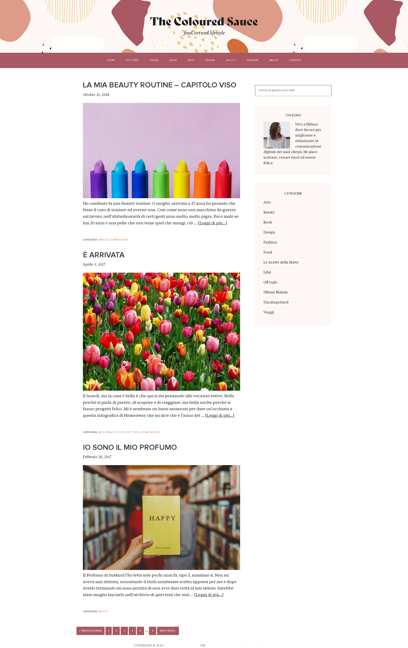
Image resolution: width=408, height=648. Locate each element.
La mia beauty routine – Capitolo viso (159, 85)
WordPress (251, 645)
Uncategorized (276, 302)
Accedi (268, 645)
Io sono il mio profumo (130, 447)
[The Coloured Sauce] (204, 21)
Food (121, 432)
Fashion (270, 242)
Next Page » (168, 630)
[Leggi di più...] (212, 223)
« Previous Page (90, 630)
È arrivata (104, 255)
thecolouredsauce (182, 645)
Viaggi (269, 312)
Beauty (103, 240)
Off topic (132, 432)
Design (269, 232)
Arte (101, 432)
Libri (267, 272)
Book (268, 222)
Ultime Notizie (119, 240)
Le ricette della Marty (281, 262)
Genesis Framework (222, 645)
